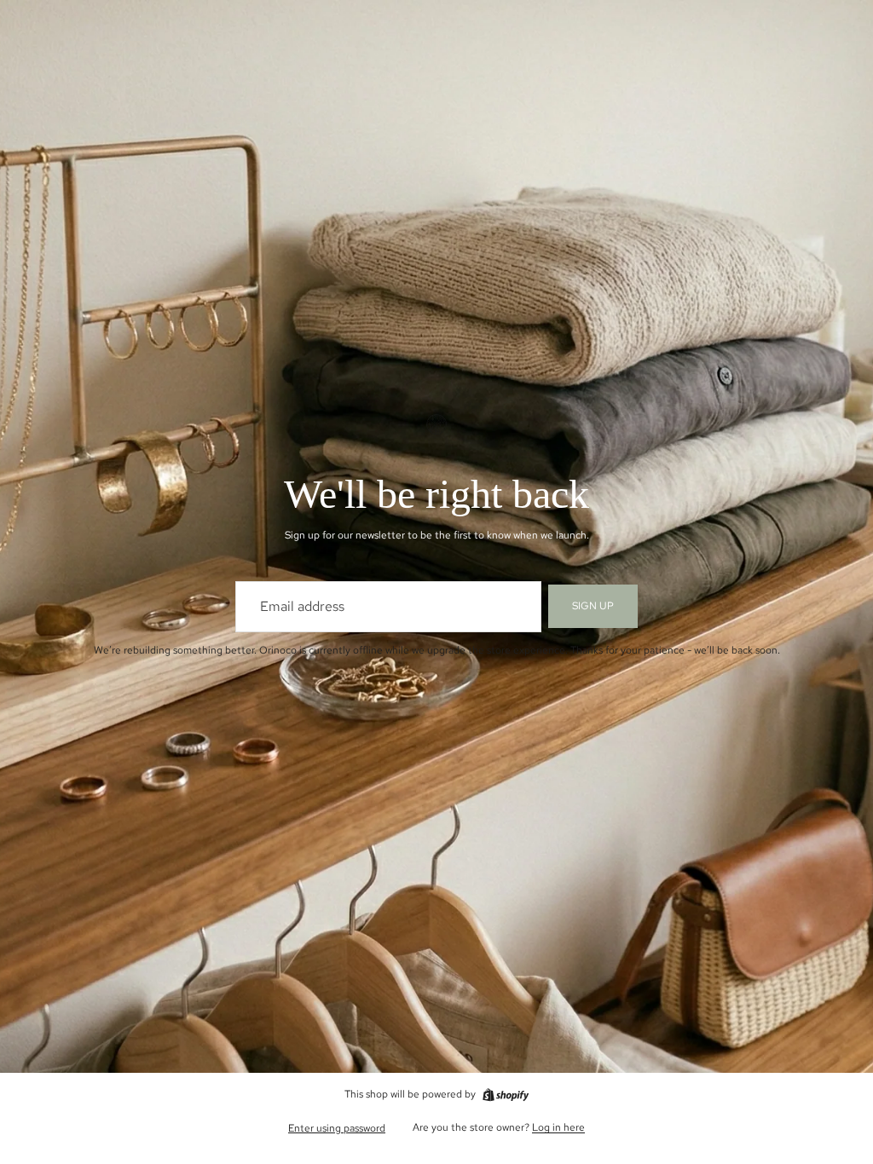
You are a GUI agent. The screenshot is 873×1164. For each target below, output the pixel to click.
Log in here (558, 1127)
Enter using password (336, 1128)
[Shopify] (506, 1095)
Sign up (593, 606)
